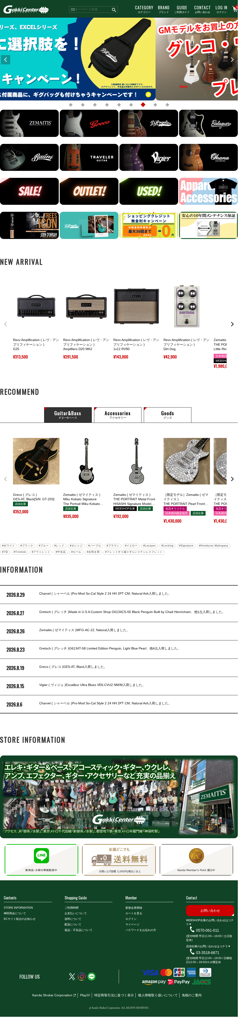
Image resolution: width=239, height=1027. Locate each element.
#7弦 (5, 551)
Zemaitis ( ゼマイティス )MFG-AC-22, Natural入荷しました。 (68, 631)
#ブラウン (113, 545)
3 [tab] (95, 105)
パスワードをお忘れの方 (140, 930)
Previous (5, 59)
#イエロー (131, 545)
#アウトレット (41, 551)
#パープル (94, 545)
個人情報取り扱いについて (157, 995)
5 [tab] (119, 105)
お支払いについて (76, 913)
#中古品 (61, 551)
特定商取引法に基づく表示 (114, 995)
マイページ (132, 924)
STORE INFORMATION (18, 907)
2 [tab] (82, 105)
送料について (73, 919)
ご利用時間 (72, 907)
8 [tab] (155, 105)
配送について (73, 924)
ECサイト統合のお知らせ (20, 919)
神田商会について (15, 913)
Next (232, 59)
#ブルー (44, 545)
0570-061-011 (207, 930)
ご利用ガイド (182, 9)
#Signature (186, 545)
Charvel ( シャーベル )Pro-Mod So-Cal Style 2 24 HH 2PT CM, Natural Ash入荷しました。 (89, 594)
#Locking (167, 545)
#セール (76, 551)
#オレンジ (76, 545)
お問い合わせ (202, 9)
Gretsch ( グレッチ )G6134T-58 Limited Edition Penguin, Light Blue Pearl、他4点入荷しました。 (94, 649)
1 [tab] (70, 105)
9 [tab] (167, 105)
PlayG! (85, 995)
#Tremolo (20, 551)
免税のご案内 (192, 995)
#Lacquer (149, 545)
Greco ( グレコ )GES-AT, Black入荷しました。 (57, 668)
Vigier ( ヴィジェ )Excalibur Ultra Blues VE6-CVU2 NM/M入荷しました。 (76, 686)
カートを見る (133, 913)
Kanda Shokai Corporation (52, 995)
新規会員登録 (133, 907)
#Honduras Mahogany (213, 545)
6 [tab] (131, 105)
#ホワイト (8, 545)
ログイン (221, 9)
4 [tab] (107, 105)
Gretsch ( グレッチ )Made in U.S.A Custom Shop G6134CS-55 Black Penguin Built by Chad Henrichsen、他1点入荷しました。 (116, 613)
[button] (5, 324)
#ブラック (26, 545)
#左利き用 (93, 551)
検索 (114, 9)
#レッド (59, 545)
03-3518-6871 (207, 952)
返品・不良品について (78, 930)
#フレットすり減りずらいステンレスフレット (134, 551)
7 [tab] (143, 105)
